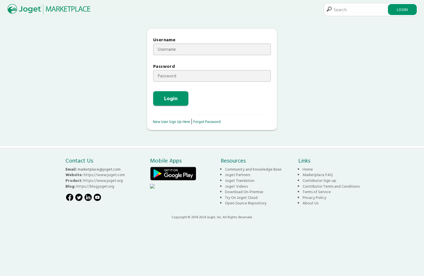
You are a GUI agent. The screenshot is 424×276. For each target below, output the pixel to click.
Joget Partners (237, 175)
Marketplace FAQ (318, 175)
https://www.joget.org (103, 180)
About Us (310, 203)
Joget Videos (236, 186)
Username (164, 39)
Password (164, 66)
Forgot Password (207, 121)
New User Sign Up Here (171, 121)
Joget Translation (239, 180)
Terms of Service (317, 192)
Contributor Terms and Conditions (331, 186)
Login (402, 9)
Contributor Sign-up (319, 180)
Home (308, 169)
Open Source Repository (246, 203)
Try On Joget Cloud (241, 197)
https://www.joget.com (104, 175)
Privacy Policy (314, 197)
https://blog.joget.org (95, 186)
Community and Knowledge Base (253, 169)
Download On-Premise (244, 192)
